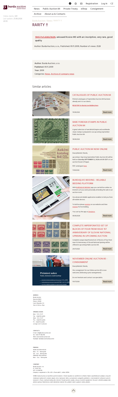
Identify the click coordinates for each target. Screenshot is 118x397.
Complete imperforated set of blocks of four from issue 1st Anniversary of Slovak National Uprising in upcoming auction (91, 231)
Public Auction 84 (51, 9)
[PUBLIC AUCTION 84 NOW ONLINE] (50, 159)
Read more (107, 112)
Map (43, 305)
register (87, 204)
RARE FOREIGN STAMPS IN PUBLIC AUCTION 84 (89, 123)
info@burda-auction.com (44, 333)
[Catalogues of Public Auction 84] (50, 103)
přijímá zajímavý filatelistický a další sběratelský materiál (48, 382)
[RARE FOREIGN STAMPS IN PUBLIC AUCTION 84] (50, 130)
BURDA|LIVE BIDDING (83, 187)
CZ (112, 4)
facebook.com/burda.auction (46, 339)
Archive (37, 14)
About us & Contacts (55, 14)
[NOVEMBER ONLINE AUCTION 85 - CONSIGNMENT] (50, 270)
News (37, 9)
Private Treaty (70, 9)
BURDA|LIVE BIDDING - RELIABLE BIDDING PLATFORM (89, 181)
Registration (92, 4)
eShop (84, 9)
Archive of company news (62, 74)
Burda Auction (38, 20)
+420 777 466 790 (40, 335)
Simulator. (91, 211)
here (85, 166)
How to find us (37, 305)
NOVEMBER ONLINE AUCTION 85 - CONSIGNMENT (89, 260)
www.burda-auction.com (43, 337)
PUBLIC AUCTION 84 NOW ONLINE (90, 149)
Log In (104, 4)
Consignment (96, 9)
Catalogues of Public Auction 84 (91, 95)
